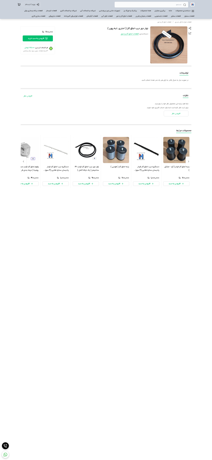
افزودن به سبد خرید (36, 38)
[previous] (189, 161)
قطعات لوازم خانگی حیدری (183, 22)
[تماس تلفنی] (5, 445)
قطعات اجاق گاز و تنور (164, 22)
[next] (23, 161)
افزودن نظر (28, 96)
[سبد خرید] (19, 4)
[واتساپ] (5, 454)
